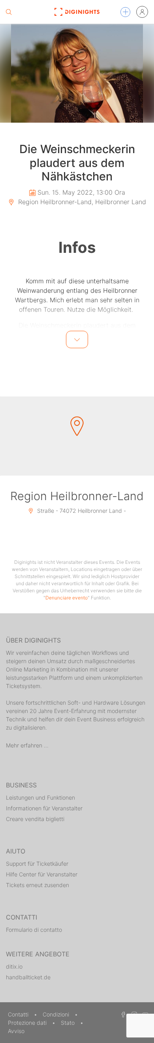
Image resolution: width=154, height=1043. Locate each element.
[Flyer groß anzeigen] (77, 73)
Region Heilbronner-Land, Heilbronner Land (81, 202)
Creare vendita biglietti (35, 818)
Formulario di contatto (34, 929)
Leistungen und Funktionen (40, 797)
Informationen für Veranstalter (44, 808)
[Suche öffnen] (8, 12)
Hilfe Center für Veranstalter (41, 874)
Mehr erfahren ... (27, 745)
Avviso (16, 1031)
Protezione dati (28, 1022)
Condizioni (57, 1014)
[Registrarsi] (142, 12)
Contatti (19, 1014)
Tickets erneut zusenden (37, 885)
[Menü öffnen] (125, 12)
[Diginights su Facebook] (122, 1014)
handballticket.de (28, 977)
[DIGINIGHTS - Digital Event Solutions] (76, 12)
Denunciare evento (66, 598)
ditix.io (14, 966)
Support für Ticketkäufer (37, 863)
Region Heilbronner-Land (77, 496)
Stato (68, 1022)
